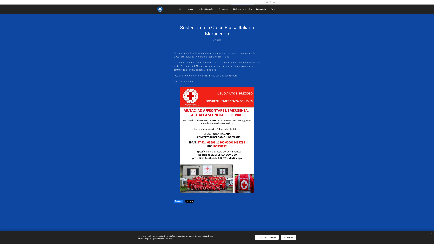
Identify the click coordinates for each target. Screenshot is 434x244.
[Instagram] (270, 2)
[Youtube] (273, 2)
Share (179, 201)
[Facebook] (267, 2)
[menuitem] (181, 9)
